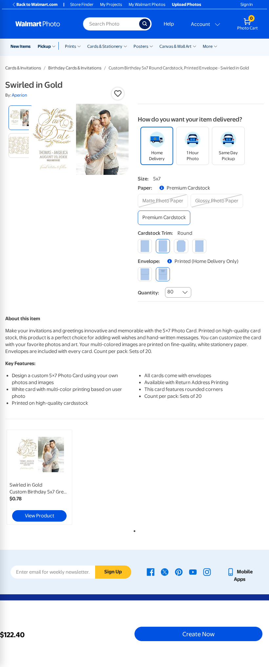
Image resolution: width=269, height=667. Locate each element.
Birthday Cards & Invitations (74, 67)
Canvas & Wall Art (175, 46)
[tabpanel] (48, 477)
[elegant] (181, 246)
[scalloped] (199, 246)
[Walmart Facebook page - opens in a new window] (151, 572)
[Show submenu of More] (215, 46)
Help (169, 24)
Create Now (198, 634)
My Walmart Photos (147, 4)
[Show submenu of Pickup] (55, 46)
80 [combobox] (170, 292)
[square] (145, 246)
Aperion (19, 95)
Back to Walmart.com (36, 4)
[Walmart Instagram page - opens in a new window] (207, 572)
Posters (141, 46)
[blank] (145, 274)
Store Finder (81, 4)
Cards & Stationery (104, 46)
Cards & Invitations (23, 67)
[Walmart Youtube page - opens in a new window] (193, 572)
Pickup (44, 46)
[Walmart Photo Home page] (42, 24)
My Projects (111, 4)
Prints (70, 46)
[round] (163, 246)
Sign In (246, 4)
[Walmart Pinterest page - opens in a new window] (179, 572)
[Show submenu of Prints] (79, 46)
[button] (118, 93)
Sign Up (113, 572)
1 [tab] (133, 530)
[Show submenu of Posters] (151, 46)
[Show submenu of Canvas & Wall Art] (195, 46)
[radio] (21, 117)
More (208, 46)
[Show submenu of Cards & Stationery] (125, 46)
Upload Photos (186, 4)
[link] (39, 477)
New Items (20, 46)
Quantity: (148, 293)
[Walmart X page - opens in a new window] (165, 572)
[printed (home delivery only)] (163, 274)
